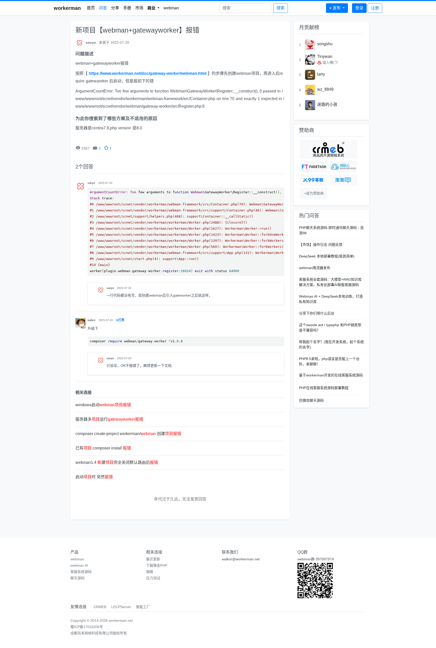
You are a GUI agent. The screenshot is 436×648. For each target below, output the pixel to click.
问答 (103, 8)
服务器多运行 (109, 419)
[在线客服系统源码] (314, 180)
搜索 (281, 8)
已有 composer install (103, 448)
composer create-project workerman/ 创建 (128, 433)
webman (171, 8)
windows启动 (103, 405)
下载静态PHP (156, 565)
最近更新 (153, 559)
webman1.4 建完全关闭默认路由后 (116, 462)
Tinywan (324, 56)
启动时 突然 (94, 477)
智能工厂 (143, 607)
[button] (153, 8)
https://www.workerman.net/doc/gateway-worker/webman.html (147, 73)
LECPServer (121, 607)
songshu (325, 44)
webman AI (79, 565)
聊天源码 (77, 578)
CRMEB (100, 607)
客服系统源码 (81, 572)
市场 (139, 8)
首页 (91, 8)
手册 (127, 8)
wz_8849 (325, 89)
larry (321, 74)
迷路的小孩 (327, 104)
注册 (375, 8)
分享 (115, 8)
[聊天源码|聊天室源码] (343, 180)
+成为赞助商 (314, 193)
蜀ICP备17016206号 (86, 627)
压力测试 (153, 578)
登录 (359, 8)
